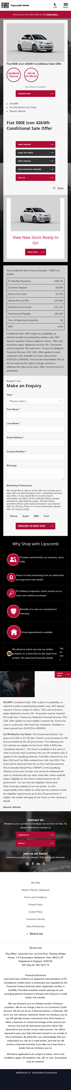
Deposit (13, 76)
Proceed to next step (31, 526)
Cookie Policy (36, 911)
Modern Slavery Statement (36, 890)
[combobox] (35, 400)
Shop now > (52, 15)
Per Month (31, 76)
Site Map (35, 882)
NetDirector (22, 1072)
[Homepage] (5, 5)
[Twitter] (44, 863)
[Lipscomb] (20, 5)
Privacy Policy (22, 509)
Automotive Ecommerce (44, 1072)
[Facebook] (33, 863)
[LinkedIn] (38, 863)
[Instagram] (27, 863)
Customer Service (35, 919)
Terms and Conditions (35, 897)
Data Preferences (35, 926)
